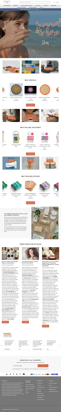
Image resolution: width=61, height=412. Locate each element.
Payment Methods (53, 383)
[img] (31, 335)
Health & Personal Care (26, 5)
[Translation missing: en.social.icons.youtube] (24, 374)
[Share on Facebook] (13, 374)
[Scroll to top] (58, 409)
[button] (24, 401)
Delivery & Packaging (30, 386)
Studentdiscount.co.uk (54, 391)
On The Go (38, 5)
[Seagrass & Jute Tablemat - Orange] (44, 89)
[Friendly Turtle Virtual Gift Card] (30, 89)
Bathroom (53, 5)
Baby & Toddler (32, 7)
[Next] (56, 92)
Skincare (15, 5)
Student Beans (52, 389)
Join (43, 365)
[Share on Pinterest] (20, 374)
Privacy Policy (40, 393)
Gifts (41, 7)
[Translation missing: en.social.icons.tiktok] (16, 374)
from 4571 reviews (8, 336)
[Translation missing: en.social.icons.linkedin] (6, 374)
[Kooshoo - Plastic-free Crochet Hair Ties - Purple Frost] (44, 137)
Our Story (39, 385)
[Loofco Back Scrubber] (16, 137)
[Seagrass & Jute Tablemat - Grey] (16, 89)
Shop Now (11, 117)
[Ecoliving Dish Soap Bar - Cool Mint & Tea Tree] (16, 185)
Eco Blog (39, 391)
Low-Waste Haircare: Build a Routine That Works (30, 262)
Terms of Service (40, 395)
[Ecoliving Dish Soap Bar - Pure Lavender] (44, 185)
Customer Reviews (30, 384)
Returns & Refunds (30, 388)
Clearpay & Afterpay (53, 387)
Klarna (50, 385)
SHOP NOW (11, 68)
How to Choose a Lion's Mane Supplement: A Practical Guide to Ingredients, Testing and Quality (50, 263)
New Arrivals (7, 5)
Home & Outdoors (21, 7)
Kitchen (46, 5)
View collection (30, 105)
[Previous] (5, 92)
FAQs (27, 390)
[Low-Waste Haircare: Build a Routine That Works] (30, 253)
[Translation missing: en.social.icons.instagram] (10, 374)
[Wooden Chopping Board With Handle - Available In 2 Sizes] (30, 185)
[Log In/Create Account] (54, 2)
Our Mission (39, 383)
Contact (27, 392)
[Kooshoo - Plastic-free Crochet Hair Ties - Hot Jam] (30, 137)
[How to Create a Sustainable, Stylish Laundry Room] (10, 253)
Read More (5, 322)
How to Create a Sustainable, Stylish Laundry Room (10, 262)
